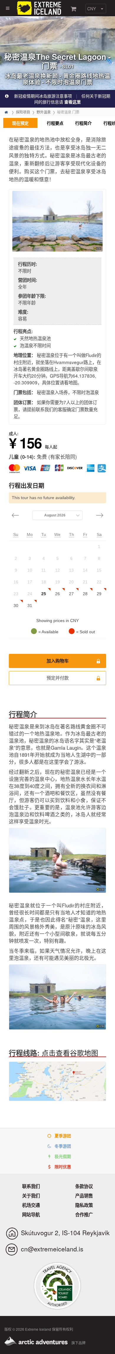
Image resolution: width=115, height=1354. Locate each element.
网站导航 (31, 1214)
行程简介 (83, 123)
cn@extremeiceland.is (52, 1248)
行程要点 (55, 123)
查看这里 (72, 102)
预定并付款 (58, 677)
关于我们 (31, 1195)
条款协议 (84, 1186)
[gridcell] (99, 547)
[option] (57, 221)
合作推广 (84, 1214)
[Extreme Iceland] (40, 7)
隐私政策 (84, 1205)
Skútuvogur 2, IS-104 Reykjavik (65, 1232)
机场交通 (31, 1205)
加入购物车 (58, 660)
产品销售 (84, 1195)
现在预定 (20, 123)
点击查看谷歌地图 (70, 1053)
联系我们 (31, 1186)
